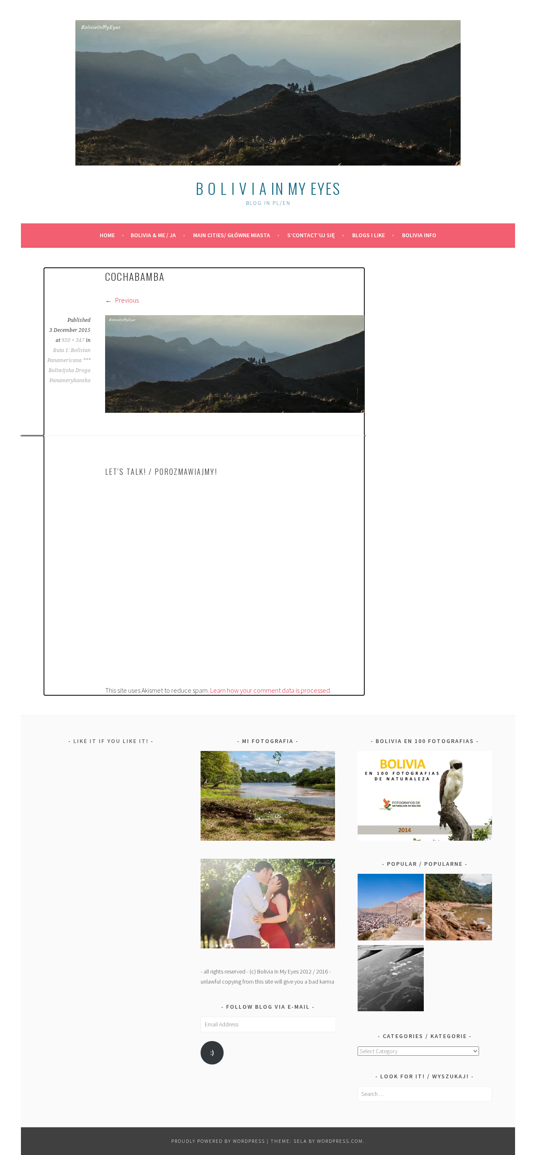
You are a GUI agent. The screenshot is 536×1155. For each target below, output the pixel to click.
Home (107, 235)
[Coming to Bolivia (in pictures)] (391, 980)
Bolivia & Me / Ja (153, 235)
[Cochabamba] (234, 410)
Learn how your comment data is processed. (270, 690)
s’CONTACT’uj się (311, 235)
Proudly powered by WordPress (218, 1141)
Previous (126, 300)
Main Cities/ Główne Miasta (231, 235)
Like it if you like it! (111, 741)
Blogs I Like (368, 235)
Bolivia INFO (419, 235)
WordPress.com (340, 1141)
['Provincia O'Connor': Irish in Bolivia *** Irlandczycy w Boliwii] (458, 908)
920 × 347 (73, 340)
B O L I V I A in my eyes (268, 188)
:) (212, 1053)
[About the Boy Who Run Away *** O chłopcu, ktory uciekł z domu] (391, 908)
